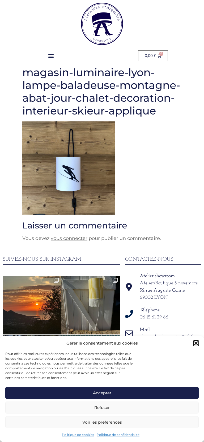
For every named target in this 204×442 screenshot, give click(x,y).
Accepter (102, 392)
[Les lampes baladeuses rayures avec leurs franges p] (90, 305)
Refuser (102, 407)
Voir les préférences (102, 422)
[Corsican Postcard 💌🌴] (32, 305)
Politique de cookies (78, 435)
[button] (196, 343)
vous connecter (69, 238)
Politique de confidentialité (118, 435)
